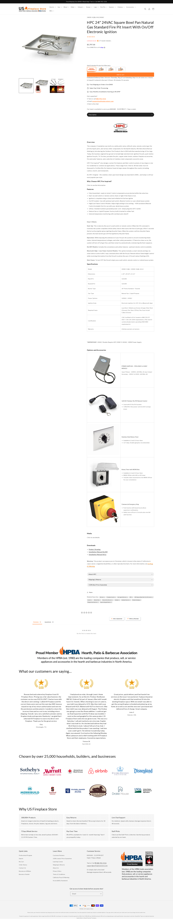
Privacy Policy (57, 871)
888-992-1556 (101, 99)
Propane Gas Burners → (93, 602)
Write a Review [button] (134, 618)
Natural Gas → (97, 600)
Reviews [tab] (36, 622)
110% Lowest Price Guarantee (62, 858)
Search (21, 858)
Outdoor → (117, 600)
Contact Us (22, 868)
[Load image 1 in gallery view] (26, 85)
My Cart (21, 861)
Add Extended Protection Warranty (98, 65)
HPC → (131, 597)
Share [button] (91, 592)
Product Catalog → (136, 600)
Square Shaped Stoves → (106, 602)
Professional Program (25, 855)
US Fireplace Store (88, 908)
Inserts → (90, 600)
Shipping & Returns (59, 865)
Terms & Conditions (59, 874)
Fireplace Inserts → (111, 597)
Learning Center (58, 861)
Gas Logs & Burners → (123, 597)
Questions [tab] (48, 622)
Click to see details (93, 537)
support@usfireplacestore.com (103, 101)
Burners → (102, 597)
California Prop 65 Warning (61, 877)
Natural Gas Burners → (107, 600)
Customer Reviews (59, 855)
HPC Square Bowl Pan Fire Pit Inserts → (144, 597)
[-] (91, 69)
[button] (52, 7)
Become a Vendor (24, 874)
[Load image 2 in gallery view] (41, 85)
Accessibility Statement (60, 880)
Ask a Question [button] (117, 618)
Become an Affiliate (25, 871)
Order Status (23, 865)
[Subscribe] (101, 894)
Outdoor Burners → (126, 600)
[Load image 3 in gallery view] (57, 85)
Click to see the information (96, 185)
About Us (56, 868)
